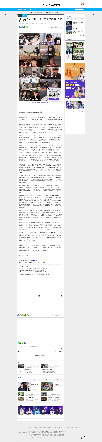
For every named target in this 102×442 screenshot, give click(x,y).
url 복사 (56, 27)
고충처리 (72, 427)
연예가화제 (42, 12)
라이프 (39, 9)
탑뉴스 (23, 380)
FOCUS (66, 9)
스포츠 (34, 9)
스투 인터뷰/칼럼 (36, 12)
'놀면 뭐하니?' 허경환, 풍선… (53, 364)
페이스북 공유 (20, 27)
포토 (44, 9)
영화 (50, 12)
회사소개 (30, 427)
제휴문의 (35, 427)
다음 (62, 405)
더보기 (82, 35)
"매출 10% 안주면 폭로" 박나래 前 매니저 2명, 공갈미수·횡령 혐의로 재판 (34, 274)
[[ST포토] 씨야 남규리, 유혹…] (29, 410)
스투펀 (82, 5)
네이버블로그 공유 (27, 27)
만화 (49, 9)
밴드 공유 (24, 27)
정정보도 (77, 427)
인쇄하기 (58, 27)
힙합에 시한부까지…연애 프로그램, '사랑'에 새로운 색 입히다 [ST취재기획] (34, 273)
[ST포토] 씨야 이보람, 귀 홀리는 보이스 (49, 369)
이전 (60, 405)
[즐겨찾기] (25, 1)
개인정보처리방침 (46, 427)
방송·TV (46, 12)
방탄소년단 (70, 9)
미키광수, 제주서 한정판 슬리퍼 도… (31, 397)
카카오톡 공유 (23, 315)
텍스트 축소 (54, 27)
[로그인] (20, 1)
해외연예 (56, 12)
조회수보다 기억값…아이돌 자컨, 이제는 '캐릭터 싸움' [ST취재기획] (31, 270)
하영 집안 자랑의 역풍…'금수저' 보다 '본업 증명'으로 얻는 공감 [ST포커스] (34, 271)
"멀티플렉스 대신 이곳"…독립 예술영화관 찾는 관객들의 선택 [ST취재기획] (33, 268)
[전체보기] (18, 1)
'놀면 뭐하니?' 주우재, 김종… (29, 364)
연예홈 (30, 12)
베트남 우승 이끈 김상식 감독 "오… (54, 397)
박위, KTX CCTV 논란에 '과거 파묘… (54, 392)
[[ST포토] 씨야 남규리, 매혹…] (21, 410)
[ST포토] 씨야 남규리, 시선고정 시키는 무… (26, 372)
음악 (52, 12)
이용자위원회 (66, 427)
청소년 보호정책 (55, 427)
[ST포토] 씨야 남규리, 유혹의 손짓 (24, 371)
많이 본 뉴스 (19, 9)
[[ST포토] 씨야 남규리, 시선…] (36, 410)
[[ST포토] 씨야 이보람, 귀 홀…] (44, 410)
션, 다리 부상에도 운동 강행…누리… (31, 392)
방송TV (24, 15)
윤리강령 (60, 427)
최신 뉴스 (24, 9)
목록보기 (61, 27)
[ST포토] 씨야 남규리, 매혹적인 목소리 (25, 369)
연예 (30, 9)
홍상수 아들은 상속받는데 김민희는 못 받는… (34, 384)
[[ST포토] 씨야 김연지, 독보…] (59, 410)
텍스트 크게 (51, 27)
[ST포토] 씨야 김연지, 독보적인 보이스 (49, 372)
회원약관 (40, 427)
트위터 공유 (22, 27)
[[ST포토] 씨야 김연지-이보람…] (51, 410)
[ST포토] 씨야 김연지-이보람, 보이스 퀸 (49, 371)
